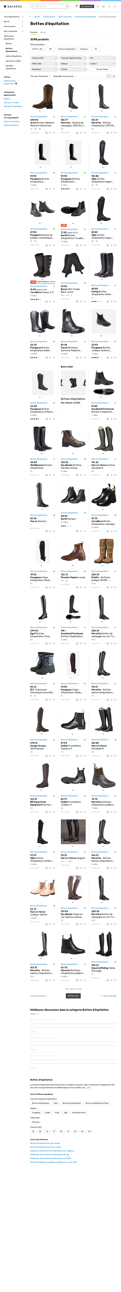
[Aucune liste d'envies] (109, 6)
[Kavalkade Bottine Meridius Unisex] (73, 451)
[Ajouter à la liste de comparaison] (46, 133)
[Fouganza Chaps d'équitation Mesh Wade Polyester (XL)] (42, 563)
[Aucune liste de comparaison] (103, 6)
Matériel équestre (12, 121)
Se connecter (87, 6)
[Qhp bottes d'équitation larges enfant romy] (104, 165)
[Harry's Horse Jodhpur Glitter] (42, 900)
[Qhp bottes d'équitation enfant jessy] (42, 844)
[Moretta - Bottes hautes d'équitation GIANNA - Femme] (104, 844)
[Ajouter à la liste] (50, 133)
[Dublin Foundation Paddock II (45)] (73, 732)
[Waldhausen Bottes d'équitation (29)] (42, 451)
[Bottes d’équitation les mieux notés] (73, 385)
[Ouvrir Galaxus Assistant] (98, 6)
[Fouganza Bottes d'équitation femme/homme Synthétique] (42, 165)
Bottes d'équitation (67, 49)
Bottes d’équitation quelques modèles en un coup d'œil (53, 1162)
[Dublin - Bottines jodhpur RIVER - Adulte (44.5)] (104, 563)
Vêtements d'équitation (9, 37)
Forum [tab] (43, 32)
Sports (7, 21)
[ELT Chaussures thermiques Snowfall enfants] (42, 675)
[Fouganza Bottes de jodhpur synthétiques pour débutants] (42, 221)
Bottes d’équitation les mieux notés (45, 1147)
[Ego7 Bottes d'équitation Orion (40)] (42, 619)
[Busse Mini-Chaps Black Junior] (73, 277)
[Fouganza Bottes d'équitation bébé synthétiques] (42, 333)
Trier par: (34, 76)
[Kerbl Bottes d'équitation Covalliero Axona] (73, 221)
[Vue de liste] (113, 76)
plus (89, 1087)
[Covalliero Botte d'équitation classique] (104, 507)
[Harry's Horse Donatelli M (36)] (104, 732)
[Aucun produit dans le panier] (115, 6)
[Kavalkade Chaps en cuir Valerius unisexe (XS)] (73, 900)
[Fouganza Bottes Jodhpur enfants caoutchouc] (104, 333)
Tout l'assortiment (11, 17)
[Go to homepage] (13, 6)
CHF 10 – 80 (37, 49)
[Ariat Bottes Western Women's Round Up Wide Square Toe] (42, 108)
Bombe (9, 43)
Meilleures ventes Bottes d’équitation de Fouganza (52, 1151)
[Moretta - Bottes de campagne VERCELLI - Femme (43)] (73, 108)
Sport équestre (10, 31)
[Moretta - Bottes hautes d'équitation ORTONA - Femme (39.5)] (42, 956)
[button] (54, 117)
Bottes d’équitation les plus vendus (45, 1143)
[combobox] (44, 76)
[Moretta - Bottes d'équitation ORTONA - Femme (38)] (104, 108)
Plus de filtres (102, 69)
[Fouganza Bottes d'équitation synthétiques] (73, 165)
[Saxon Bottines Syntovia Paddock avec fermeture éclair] (73, 333)
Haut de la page (109, 996)
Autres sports (10, 26)
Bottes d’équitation (11, 49)
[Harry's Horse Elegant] (73, 844)
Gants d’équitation (14, 56)
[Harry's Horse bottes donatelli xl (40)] (104, 451)
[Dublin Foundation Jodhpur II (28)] (73, 788)
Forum (33, 1014)
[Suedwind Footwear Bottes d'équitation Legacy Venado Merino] (73, 619)
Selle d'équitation (11, 125)
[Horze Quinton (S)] (42, 507)
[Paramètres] (76, 6)
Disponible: (58, 76)
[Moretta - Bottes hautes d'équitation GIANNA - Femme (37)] (104, 675)
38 (50, 49)
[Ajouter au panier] (54, 133)
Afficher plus (73, 996)
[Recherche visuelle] (67, 6)
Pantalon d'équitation (11, 67)
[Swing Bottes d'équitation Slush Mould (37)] (104, 277)
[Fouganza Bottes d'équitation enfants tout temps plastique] (42, 394)
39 (96, 49)
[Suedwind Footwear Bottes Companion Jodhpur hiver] (104, 394)
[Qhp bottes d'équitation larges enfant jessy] (104, 221)
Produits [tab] (33, 32)
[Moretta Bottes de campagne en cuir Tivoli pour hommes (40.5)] (104, 619)
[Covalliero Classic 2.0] (42, 277)
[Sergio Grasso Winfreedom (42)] (42, 732)
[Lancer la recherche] (32, 6)
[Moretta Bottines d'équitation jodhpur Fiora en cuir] (73, 956)
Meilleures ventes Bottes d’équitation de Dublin (50, 1158)
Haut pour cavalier (13, 61)
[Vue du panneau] (108, 76)
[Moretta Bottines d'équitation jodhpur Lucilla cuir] (104, 788)
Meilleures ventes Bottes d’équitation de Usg (49, 1154)
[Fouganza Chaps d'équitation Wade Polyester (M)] (73, 675)
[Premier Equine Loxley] (73, 563)
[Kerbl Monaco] (73, 507)
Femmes (84, 49)
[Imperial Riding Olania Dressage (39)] (104, 956)
